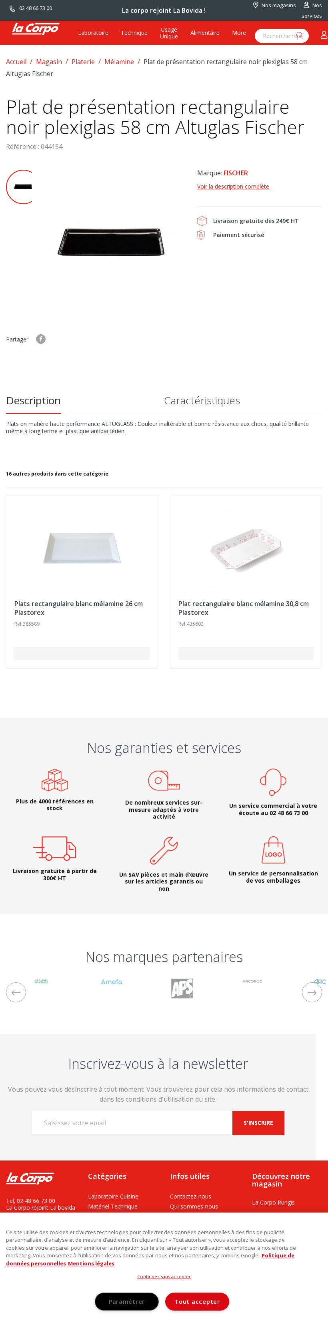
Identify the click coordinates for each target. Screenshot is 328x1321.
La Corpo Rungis (273, 1202)
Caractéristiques (202, 400)
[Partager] (41, 339)
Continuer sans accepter (164, 1276)
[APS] (182, 988)
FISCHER (236, 173)
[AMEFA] (111, 980)
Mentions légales (91, 1263)
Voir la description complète (233, 186)
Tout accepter (197, 1301)
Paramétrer (127, 1301)
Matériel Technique (113, 1206)
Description (33, 400)
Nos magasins (279, 5)
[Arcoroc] (252, 980)
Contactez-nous (190, 1196)
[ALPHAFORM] (41, 980)
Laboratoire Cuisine (113, 1196)
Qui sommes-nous (194, 1206)
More (239, 32)
